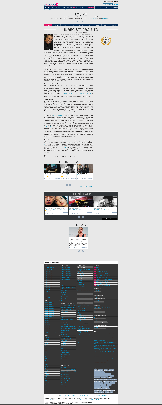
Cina (52, 174)
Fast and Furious (105, 386)
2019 (71, 174)
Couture (62, 317)
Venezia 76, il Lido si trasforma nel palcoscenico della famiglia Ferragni (78, 241)
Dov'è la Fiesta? (64, 334)
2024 (54, 174)
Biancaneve (112, 375)
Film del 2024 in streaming (66, 271)
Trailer (96, 395)
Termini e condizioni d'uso (69, 399)
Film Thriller (47, 339)
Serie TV (70, 395)
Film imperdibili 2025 (49, 273)
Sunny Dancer (80, 276)
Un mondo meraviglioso (65, 296)
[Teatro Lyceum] (68, 168)
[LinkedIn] (82, 21)
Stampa (81, 25)
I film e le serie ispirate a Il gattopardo (101, 375)
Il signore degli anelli (98, 390)
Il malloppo (63, 285)
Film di (46, 293)
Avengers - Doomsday (65, 330)
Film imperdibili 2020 (49, 283)
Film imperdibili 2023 (49, 277)
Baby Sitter (109, 377)
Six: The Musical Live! (65, 380)
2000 (64, 209)
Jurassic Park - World (112, 379)
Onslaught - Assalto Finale (66, 338)
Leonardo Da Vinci (103, 379)
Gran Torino (96, 327)
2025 (51, 267)
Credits (46, 399)
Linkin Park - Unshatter (65, 336)
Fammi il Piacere (64, 294)
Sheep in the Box (64, 315)
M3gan (103, 372)
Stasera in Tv (78, 395)
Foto (89, 25)
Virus (102, 383)
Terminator (107, 392)
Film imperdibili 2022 (49, 279)
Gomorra (106, 370)
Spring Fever (47, 126)
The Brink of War (64, 382)
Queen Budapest (64, 340)
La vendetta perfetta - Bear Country (67, 309)
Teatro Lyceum (65, 173)
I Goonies (96, 320)
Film (58, 395)
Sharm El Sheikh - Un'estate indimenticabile (102, 307)
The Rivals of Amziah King (66, 378)
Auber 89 (79, 320)
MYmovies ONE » (48, 9)
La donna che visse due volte (82, 93)
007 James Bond (114, 381)
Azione (46, 345)
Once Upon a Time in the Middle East (68, 369)
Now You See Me (97, 372)
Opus (110, 373)
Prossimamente (90, 395)
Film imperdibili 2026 (49, 271)
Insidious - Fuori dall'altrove (101, 277)
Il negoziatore (96, 300)
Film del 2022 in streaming (66, 275)
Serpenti (79, 314)
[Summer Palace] (81, 201)
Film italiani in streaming (65, 277)
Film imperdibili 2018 (49, 287)
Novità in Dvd (47, 297)
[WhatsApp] (84, 21)
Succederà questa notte (65, 356)
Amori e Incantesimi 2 (82, 308)
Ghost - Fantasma (97, 303)
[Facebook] (77, 21)
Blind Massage (64, 147)
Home (46, 395)
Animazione (47, 343)
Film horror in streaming (65, 279)
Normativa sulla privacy (58, 399)
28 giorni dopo (111, 370)
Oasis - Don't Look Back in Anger (84, 316)
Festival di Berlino (92, 18)
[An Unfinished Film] (52, 168)
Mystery (46, 144)
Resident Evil (63, 332)
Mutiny (79, 312)
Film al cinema (47, 291)
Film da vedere (47, 289)
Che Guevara (101, 392)
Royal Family (96, 379)
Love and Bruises (74, 141)
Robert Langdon (97, 384)
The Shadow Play (82, 173)
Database (54, 395)
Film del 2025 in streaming (66, 269)
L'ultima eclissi (96, 290)
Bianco (62, 362)
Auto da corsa (96, 383)
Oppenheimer (103, 377)
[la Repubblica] (116, 1)
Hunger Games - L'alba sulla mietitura (68, 326)
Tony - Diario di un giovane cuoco (67, 307)
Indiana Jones (106, 383)
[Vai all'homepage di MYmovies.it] (51, 5)
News (73, 25)
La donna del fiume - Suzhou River (54, 208)
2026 (48, 267)
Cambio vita (96, 297)
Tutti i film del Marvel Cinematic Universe (101, 388)
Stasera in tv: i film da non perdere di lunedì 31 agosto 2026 (105, 337)
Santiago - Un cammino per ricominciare (68, 328)
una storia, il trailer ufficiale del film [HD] (101, 360)
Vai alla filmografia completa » (86, 186)
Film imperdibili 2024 (49, 275)
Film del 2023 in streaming (66, 273)
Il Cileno (62, 313)
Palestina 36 (63, 344)
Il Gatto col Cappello (65, 352)
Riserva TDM (78, 399)
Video (97, 25)
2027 (46, 267)
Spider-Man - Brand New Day (101, 271)
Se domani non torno (65, 358)
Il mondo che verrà (97, 293)
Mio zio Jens (63, 367)
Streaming (114, 25)
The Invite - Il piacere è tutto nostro (67, 324)
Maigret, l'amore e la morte (66, 376)
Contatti (50, 399)
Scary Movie (100, 370)
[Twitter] (79, 21)
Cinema (105, 25)
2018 (85, 174)
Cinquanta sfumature (98, 381)
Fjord (62, 346)
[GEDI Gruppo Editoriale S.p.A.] (111, 1)
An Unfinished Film (49, 173)
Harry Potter (103, 384)
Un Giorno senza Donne (65, 384)
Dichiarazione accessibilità (88, 399)
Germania (53, 209)
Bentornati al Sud (64, 350)
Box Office (84, 395)
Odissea (97, 269)
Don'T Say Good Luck (65, 386)
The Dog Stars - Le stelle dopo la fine (68, 305)
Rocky (111, 392)
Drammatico (47, 174)
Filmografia (56, 25)
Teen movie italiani (97, 386)
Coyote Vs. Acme (64, 298)
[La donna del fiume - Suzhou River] (56, 201)
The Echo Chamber (81, 310)
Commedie (47, 337)
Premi (64, 25)
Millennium (109, 384)
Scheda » (57, 178)
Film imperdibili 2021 (49, 281)
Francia (60, 209)
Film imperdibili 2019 (49, 285)
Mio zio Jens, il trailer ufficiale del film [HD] (102, 364)
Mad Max (96, 392)
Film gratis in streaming (65, 267)
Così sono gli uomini (65, 374)
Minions (95, 317)
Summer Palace (57, 115)
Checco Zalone (97, 377)
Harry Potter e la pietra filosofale (67, 319)
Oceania (97, 267)
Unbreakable (112, 383)
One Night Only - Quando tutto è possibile (104, 279)
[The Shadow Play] (85, 168)
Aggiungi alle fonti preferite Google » (61, 9)
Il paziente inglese (97, 324)
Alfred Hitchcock (68, 93)
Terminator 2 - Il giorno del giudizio (103, 285)
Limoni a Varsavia (64, 311)
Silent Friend (63, 292)
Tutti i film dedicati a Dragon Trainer (100, 373)
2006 (79, 209)
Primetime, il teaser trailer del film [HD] (101, 362)
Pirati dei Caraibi (106, 381)
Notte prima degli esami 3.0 (99, 310)
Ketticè (62, 300)
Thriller (78, 174)
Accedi (115, 4)
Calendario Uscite (64, 395)
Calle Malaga (63, 342)
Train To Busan (64, 290)
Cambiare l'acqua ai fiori (65, 354)
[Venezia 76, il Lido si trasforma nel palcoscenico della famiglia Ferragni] (78, 232)
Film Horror (47, 341)
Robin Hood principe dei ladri (99, 314)
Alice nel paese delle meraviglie (109, 390)
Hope (62, 348)
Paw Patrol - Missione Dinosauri (84, 301)
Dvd (74, 395)
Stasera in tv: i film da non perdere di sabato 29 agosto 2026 (105, 358)
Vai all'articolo (84, 247)
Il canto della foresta (65, 360)
